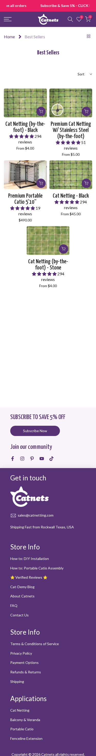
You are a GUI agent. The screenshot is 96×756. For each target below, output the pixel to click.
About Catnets (22, 596)
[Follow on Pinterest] (32, 458)
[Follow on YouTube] (41, 458)
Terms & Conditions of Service (34, 644)
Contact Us (19, 615)
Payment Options (24, 662)
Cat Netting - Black (71, 196)
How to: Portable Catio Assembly (36, 568)
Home (9, 36)
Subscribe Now (35, 431)
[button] (22, 136)
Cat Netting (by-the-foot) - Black (25, 127)
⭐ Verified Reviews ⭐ (28, 577)
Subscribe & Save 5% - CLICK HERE (48, 5)
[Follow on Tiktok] (51, 458)
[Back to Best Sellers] (89, 36)
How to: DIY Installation (29, 558)
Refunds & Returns (25, 672)
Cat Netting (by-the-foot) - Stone (48, 265)
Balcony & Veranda (25, 720)
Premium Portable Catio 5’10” (25, 199)
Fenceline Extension (26, 738)
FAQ (13, 605)
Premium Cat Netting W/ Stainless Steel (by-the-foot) (71, 130)
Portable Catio (22, 729)
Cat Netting (19, 710)
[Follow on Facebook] (12, 458)
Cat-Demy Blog (22, 587)
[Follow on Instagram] (22, 458)
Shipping (17, 681)
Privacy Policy (21, 653)
